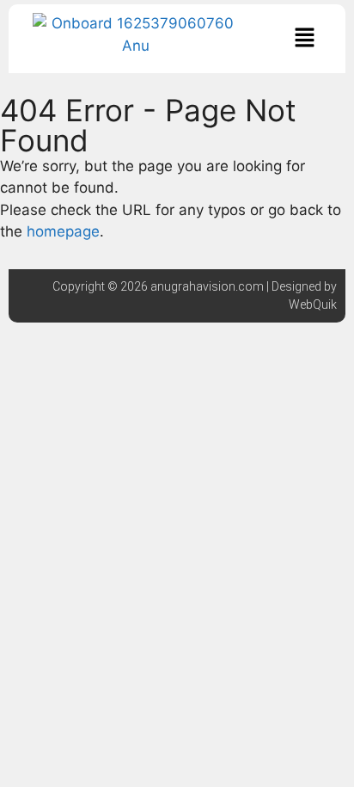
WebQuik (313, 304)
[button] (304, 38)
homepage (63, 231)
